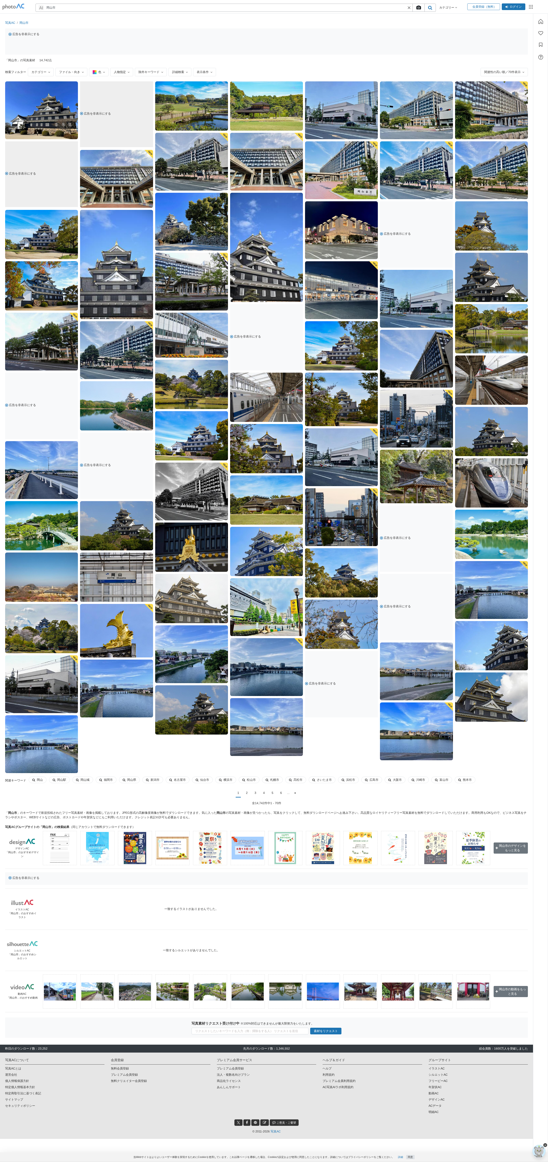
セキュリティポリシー (20, 1105)
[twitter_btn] (238, 1122)
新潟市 (154, 779)
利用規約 (329, 1074)
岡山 (40, 779)
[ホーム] (541, 21)
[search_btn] (430, 7)
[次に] (295, 793)
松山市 (251, 779)
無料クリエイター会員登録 (129, 1081)
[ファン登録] (541, 33)
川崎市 (420, 779)
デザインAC (437, 1099)
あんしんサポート (229, 1087)
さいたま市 (324, 779)
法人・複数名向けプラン (233, 1074)
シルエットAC (438, 1074)
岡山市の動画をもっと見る (512, 991)
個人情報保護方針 (17, 1081)
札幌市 (274, 779)
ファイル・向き (69, 72)
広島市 (373, 779)
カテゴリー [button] (447, 7)
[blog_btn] (264, 1122)
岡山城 (84, 779)
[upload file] (418, 7)
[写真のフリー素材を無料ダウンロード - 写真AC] (13, 6)
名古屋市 (180, 779)
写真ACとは (13, 1068)
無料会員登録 (120, 1068)
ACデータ (435, 1105)
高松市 (297, 779)
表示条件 (203, 72)
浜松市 (350, 779)
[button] (409, 7)
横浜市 (227, 779)
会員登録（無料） (483, 6)
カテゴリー (38, 72)
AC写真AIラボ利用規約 (338, 1087)
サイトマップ (14, 1099)
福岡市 (108, 779)
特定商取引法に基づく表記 (23, 1093)
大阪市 (397, 779)
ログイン (516, 6)
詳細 (400, 1157)
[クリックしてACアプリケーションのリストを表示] (531, 7)
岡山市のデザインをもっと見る (512, 848)
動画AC (434, 1093)
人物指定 (120, 72)
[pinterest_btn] (255, 1122)
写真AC (10, 22)
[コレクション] (541, 44)
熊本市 (467, 779)
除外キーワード (148, 72)
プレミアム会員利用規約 (339, 1081)
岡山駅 (61, 779)
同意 (410, 1157)
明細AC (434, 1112)
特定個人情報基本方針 (20, 1087)
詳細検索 (178, 72)
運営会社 (11, 1074)
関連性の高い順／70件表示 (502, 72)
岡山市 (23, 22)
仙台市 (204, 779)
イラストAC (437, 1068)
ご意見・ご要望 (286, 1122)
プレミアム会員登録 (124, 1074)
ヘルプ (327, 1068)
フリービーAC (438, 1081)
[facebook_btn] (246, 1122)
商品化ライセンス (229, 1081)
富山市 (443, 779)
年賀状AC (435, 1087)
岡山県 (131, 779)
